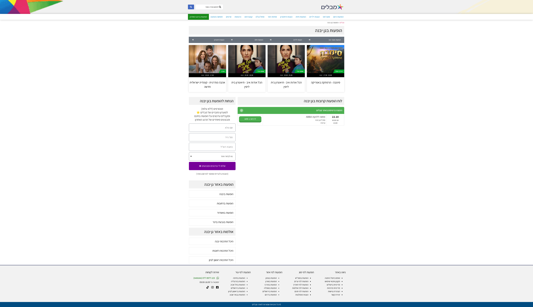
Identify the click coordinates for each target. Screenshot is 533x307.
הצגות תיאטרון (286, 16)
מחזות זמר (272, 16)
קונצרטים (248, 16)
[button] (241, 110)
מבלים (342, 22)
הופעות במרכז (271, 284)
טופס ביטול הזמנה (332, 278)
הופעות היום (338, 16)
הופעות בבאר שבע (237, 294)
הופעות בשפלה (270, 288)
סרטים (228, 16)
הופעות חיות (301, 16)
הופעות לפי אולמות (300, 288)
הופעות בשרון (271, 281)
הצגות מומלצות (301, 294)
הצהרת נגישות (334, 291)
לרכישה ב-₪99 (250, 119)
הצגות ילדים (314, 16)
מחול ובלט (260, 16)
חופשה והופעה (216, 16)
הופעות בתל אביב (237, 284)
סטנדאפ (326, 16)
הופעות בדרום (271, 294)
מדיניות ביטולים (333, 284)
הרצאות (238, 16)
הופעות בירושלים (269, 291)
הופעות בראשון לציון (236, 291)
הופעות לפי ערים (301, 281)
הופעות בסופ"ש (301, 278)
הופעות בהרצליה (238, 281)
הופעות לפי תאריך (300, 284)
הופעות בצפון (271, 278)
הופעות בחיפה (239, 278)
